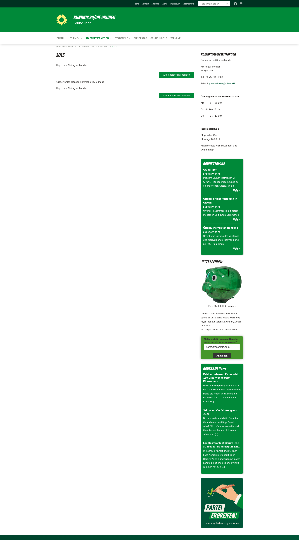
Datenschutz (188, 3)
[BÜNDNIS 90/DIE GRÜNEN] (61, 19)
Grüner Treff (210, 169)
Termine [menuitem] (175, 38)
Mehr (235, 190)
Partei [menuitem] (60, 38)
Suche (164, 3)
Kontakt (145, 3)
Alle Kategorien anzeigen (176, 74)
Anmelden (222, 355)
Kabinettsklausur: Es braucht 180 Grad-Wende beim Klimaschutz (220, 377)
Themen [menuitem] (74, 38)
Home (136, 3)
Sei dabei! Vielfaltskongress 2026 (220, 412)
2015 (114, 46)
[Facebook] (235, 3)
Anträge (104, 46)
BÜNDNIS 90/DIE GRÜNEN (94, 17)
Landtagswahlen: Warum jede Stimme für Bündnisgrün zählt (221, 444)
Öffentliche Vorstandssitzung (220, 227)
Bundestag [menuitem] (140, 38)
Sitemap (155, 3)
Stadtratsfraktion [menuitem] (97, 38)
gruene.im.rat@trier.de (221, 83)
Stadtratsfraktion (86, 46)
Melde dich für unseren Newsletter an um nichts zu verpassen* (221, 340)
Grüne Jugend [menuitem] (158, 38)
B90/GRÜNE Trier (65, 46)
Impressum (175, 3)
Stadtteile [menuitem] (121, 38)
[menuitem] (136, 3)
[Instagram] (241, 3)
